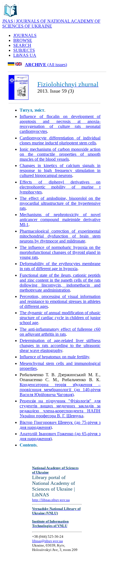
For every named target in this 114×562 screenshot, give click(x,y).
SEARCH (22, 45)
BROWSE (22, 40)
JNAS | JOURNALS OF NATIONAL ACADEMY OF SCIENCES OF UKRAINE (51, 23)
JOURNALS (25, 35)
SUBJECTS (24, 50)
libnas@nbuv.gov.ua (47, 541)
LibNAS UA (24, 55)
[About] (10, 17)
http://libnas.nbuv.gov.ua (51, 500)
